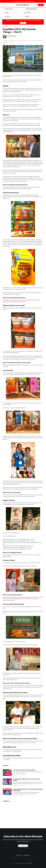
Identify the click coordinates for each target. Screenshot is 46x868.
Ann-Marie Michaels (22, 5)
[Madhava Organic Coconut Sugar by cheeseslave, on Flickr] (23, 330)
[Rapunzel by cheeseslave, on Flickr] (23, 146)
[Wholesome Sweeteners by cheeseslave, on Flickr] (23, 219)
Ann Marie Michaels (11, 35)
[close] (45, 1)
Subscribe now (24, 845)
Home (3, 4)
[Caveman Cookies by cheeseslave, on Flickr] (23, 580)
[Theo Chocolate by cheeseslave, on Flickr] (23, 388)
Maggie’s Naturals (7, 502)
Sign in (35, 4)
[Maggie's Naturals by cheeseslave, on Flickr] (23, 518)
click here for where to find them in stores (28, 597)
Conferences (5, 26)
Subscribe (41, 4)
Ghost (31, 863)
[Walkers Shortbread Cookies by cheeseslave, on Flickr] (23, 712)
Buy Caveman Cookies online (10, 597)
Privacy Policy (18, 855)
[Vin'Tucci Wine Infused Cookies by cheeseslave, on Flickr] (23, 627)
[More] (7, 5)
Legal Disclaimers (26, 855)
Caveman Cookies (7, 566)
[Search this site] (31, 5)
